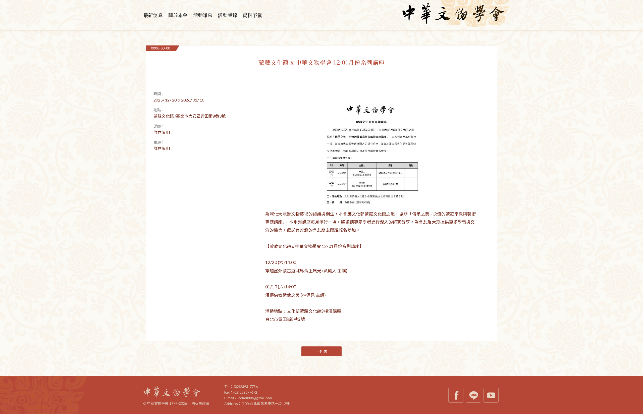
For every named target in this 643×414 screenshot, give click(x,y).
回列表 (321, 351)
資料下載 (252, 15)
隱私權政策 (200, 403)
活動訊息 (202, 15)
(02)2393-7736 (246, 386)
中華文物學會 (453, 15)
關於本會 (178, 15)
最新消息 (153, 15)
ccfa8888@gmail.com (255, 398)
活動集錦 (227, 15)
